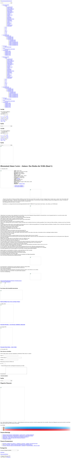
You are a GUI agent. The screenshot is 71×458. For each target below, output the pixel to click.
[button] (4, 427)
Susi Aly (3, 281)
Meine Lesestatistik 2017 (13, 41)
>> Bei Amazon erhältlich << (19, 186)
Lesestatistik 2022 (10, 36)
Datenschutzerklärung (4, 454)
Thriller (8, 15)
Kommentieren (3, 373)
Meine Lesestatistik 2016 (13, 42)
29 (4, 120)
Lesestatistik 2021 (10, 37)
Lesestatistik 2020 (10, 38)
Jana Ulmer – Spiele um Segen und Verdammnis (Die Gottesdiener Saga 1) (19, 444)
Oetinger (18, 178)
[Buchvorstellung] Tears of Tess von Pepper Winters (10, 301)
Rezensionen (19, 280)
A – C (6, 26)
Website (1, 359)
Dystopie (8, 23)
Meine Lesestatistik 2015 (13, 43)
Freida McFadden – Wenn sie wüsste (33, 445)
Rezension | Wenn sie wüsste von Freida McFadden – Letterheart (14, 445)
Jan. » (4, 121)
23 (5, 118)
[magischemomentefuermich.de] (6, 0)
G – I (6, 28)
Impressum (2, 452)
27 (2, 120)
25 (7, 118)
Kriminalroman (9, 14)
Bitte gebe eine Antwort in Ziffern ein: (7, 361)
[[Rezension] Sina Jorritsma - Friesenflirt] (7, 286)
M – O (6, 30)
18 (7, 117)
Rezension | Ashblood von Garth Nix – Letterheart (11, 443)
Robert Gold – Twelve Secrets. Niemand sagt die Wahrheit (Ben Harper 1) (16, 436)
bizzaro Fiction (9, 7)
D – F (6, 27)
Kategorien (2, 450)
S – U (6, 32)
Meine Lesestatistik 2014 (13, 44)
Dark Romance (9, 9)
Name (1, 355)
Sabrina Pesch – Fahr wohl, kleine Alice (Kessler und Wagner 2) (14, 437)
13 (2, 117)
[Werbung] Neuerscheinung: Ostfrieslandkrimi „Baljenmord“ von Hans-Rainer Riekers (18, 435)
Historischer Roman (10, 18)
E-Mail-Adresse (3, 357)
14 (3, 117)
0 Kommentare (8, 281)
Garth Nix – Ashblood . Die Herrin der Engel (29, 443)
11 (7, 116)
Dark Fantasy (9, 22)
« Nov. (1, 121)
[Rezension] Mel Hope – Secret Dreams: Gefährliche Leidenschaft (12, 324)
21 (3, 118)
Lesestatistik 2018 (12, 40)
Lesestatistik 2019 (12, 39)
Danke (4, 47)
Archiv (1, 111)
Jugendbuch (9, 16)
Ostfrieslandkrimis (10, 11)
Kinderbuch (9, 17)
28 (3, 120)
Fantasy (8, 21)
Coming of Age (10, 6)
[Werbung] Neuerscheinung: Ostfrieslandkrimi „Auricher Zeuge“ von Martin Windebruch (18, 434)
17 (6, 117)
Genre (6, 5)
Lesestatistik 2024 (6, 34)
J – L (6, 29)
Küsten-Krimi (9, 10)
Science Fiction (9, 24)
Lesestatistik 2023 (8, 35)
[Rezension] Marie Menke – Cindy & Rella (8, 347)
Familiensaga (9, 19)
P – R (6, 31)
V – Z (6, 33)
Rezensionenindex (6, 4)
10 (6, 116)
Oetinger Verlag (22, 183)
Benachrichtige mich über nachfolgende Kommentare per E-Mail (13, 365)
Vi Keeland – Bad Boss (7, 438)
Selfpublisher (9, 25)
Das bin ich (5, 45)
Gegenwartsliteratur (10, 8)
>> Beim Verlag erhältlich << (19, 185)
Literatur (8, 13)
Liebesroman (9, 12)
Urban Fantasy (9, 20)
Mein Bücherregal (8, 46)
